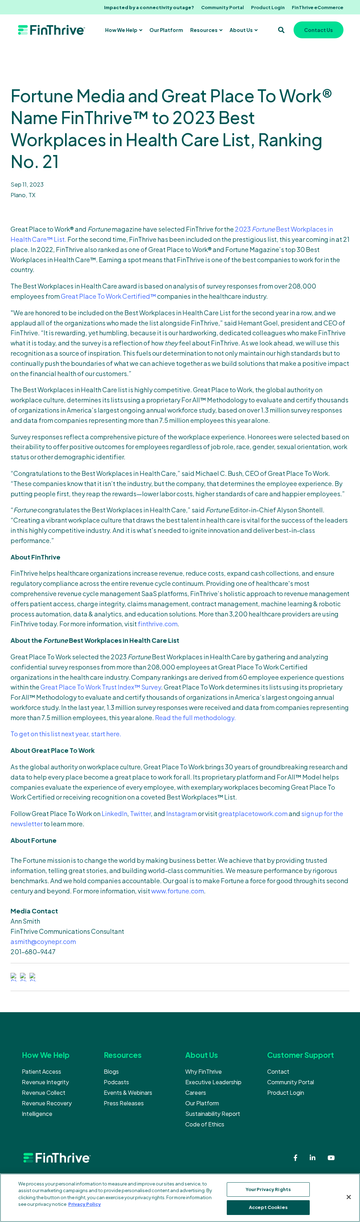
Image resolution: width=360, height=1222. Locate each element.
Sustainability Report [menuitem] (212, 1114)
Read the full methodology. (195, 717)
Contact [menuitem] (278, 1071)
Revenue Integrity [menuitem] (45, 1082)
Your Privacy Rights (268, 1189)
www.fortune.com (177, 891)
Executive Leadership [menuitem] (213, 1082)
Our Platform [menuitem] (202, 1103)
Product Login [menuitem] (268, 7)
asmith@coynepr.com (43, 941)
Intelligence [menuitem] (37, 1114)
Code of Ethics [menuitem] (204, 1124)
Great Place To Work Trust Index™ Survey (100, 687)
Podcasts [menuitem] (116, 1082)
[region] (180, 1197)
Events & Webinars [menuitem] (128, 1092)
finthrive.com (158, 624)
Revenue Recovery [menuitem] (47, 1103)
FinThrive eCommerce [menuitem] (317, 7)
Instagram (181, 813)
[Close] (348, 1197)
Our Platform (166, 30)
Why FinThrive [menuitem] (203, 1071)
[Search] (281, 29)
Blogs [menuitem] (111, 1071)
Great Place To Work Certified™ (108, 296)
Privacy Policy (84, 1204)
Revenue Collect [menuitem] (43, 1092)
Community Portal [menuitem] (222, 7)
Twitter (140, 813)
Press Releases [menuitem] (124, 1103)
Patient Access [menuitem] (41, 1071)
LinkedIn (114, 813)
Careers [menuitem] (195, 1092)
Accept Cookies (268, 1207)
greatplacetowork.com (253, 813)
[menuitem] (145, 7)
